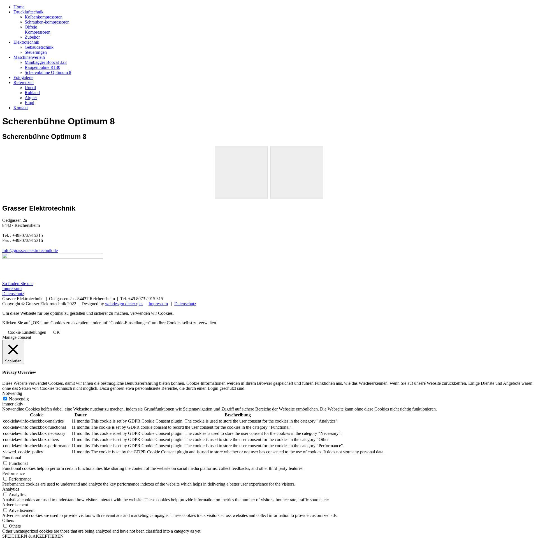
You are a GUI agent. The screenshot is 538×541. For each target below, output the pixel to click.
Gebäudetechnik (39, 47)
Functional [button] (11, 457)
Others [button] (8, 520)
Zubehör (32, 37)
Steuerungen (36, 52)
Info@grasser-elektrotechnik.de (30, 250)
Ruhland (32, 92)
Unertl (30, 87)
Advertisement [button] (15, 504)
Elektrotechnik (26, 42)
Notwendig (19, 399)
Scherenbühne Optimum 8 (48, 72)
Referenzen (23, 82)
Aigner (31, 97)
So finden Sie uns (17, 283)
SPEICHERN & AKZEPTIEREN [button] (33, 536)
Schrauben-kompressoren (47, 22)
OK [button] (56, 332)
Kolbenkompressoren (43, 17)
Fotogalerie (23, 77)
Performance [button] (13, 473)
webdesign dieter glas (124, 303)
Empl (29, 102)
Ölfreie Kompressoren (37, 29)
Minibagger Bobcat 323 (46, 62)
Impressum (12, 288)
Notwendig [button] (12, 393)
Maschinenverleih (29, 57)
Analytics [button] (10, 489)
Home (18, 6)
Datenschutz (13, 293)
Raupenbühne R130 (42, 67)
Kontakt (20, 107)
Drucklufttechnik (28, 12)
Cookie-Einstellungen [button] (27, 332)
